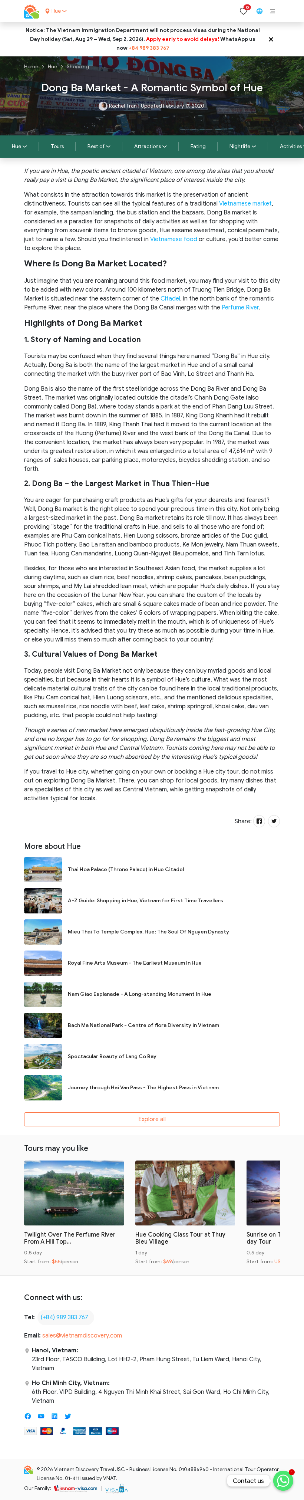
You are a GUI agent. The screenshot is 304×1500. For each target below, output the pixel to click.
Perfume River (240, 307)
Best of (96, 146)
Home (31, 66)
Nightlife (239, 146)
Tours (57, 146)
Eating (198, 146)
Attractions (147, 146)
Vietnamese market (245, 203)
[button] (272, 11)
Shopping (78, 66)
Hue (52, 66)
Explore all (152, 1119)
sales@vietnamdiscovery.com (82, 1335)
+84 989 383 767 (149, 48)
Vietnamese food (173, 239)
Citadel (170, 298)
